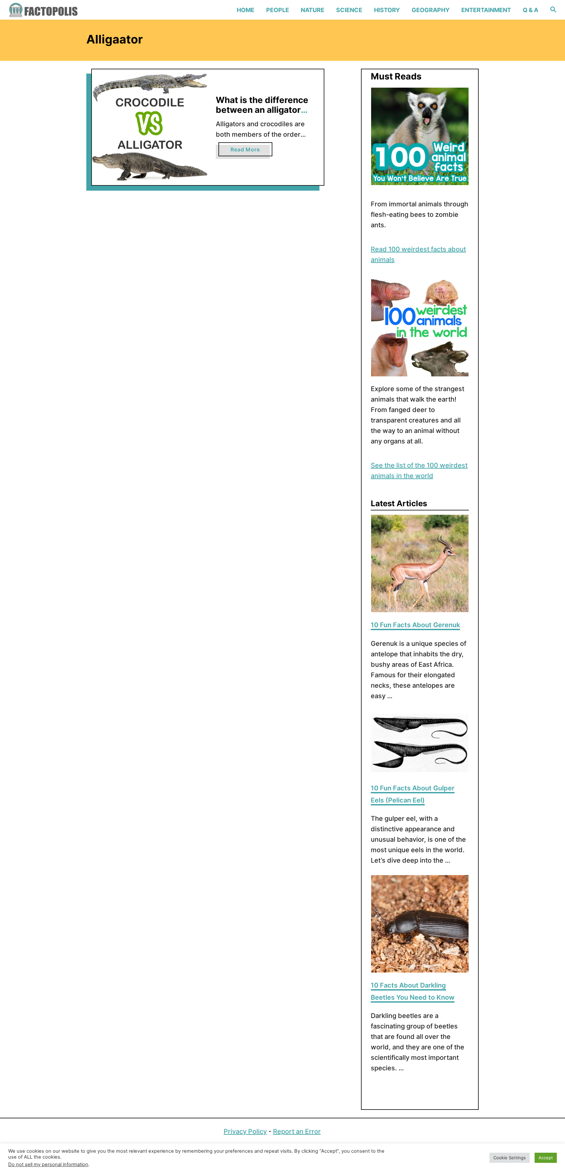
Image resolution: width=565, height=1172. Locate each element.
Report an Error (297, 1131)
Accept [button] (546, 1157)
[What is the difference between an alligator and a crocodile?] (150, 127)
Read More (251, 151)
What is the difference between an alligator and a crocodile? (262, 109)
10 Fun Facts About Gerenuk (415, 625)
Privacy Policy (245, 1131)
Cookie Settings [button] (509, 1157)
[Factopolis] (73, 10)
